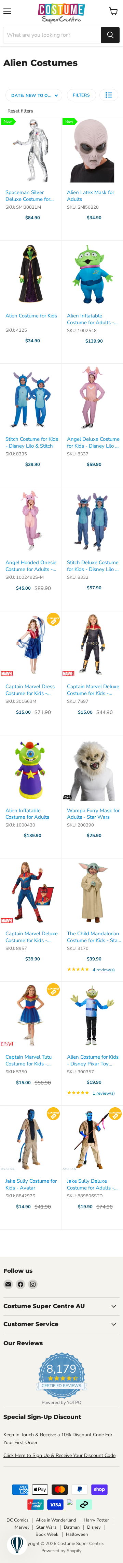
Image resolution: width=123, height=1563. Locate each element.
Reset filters (20, 111)
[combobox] (52, 35)
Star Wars (46, 1527)
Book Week (47, 1534)
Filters (81, 95)
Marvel (22, 1527)
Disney (94, 1527)
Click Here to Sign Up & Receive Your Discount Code (59, 1455)
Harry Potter (96, 1520)
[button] (108, 95)
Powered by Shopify (61, 1551)
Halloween (77, 1534)
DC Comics (17, 1520)
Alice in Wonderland (56, 1520)
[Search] (110, 35)
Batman (72, 1527)
